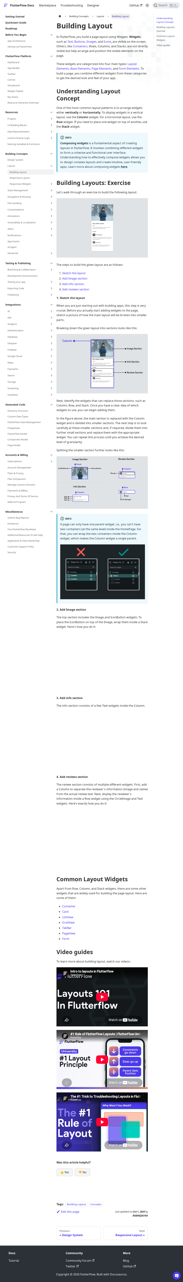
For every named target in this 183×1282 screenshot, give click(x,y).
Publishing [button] (13, 294)
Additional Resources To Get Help (25, 535)
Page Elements (102, 69)
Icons (107, 42)
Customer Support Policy (21, 546)
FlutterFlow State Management (24, 422)
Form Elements (129, 69)
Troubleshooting (71, 5)
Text (70, 42)
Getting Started (14, 16)
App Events (13, 241)
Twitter (70, 1266)
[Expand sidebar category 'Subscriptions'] (51, 461)
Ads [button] (9, 317)
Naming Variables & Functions (24, 144)
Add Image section (74, 278)
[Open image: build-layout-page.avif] (102, 228)
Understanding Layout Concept (165, 20)
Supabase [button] (13, 394)
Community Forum (78, 1261)
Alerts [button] (11, 228)
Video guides (163, 45)
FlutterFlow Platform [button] (18, 56)
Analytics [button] (12, 324)
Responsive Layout (20, 177)
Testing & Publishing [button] (18, 263)
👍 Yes (64, 1172)
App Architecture (16, 40)
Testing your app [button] (16, 281)
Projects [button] (12, 118)
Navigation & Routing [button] (19, 196)
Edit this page (70, 1212)
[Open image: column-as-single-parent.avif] (102, 571)
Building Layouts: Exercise (166, 29)
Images (91, 42)
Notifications (14, 235)
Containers (80, 46)
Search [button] (11, 375)
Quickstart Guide (15, 22)
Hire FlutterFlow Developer (22, 529)
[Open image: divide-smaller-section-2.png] (102, 482)
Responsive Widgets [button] (20, 183)
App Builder (14, 68)
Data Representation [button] (18, 131)
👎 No (82, 1172)
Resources (11, 112)
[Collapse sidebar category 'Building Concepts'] (51, 154)
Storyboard (14, 85)
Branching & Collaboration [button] (22, 269)
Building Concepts (16, 153)
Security (12, 552)
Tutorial (14, 1261)
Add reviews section (75, 289)
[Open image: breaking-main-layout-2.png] (102, 363)
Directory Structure (18, 410)
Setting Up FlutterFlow (20, 46)
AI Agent (12, 247)
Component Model (18, 439)
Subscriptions (15, 461)
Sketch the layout (74, 273)
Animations (14, 216)
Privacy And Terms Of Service (23, 496)
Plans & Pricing (15, 473)
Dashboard (13, 62)
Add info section (73, 284)
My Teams (13, 97)
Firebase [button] (12, 349)
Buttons (79, 42)
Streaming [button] (13, 388)
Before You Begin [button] (15, 34)
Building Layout (18, 172)
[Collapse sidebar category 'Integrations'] (51, 305)
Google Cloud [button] (15, 356)
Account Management (19, 467)
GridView (68, 922)
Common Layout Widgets (166, 37)
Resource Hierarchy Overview (23, 102)
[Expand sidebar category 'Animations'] (51, 216)
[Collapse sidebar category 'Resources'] (51, 112)
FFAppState (14, 428)
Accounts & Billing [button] (16, 455)
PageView (68, 933)
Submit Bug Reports (18, 517)
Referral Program (17, 502)
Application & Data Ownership (23, 540)
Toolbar (12, 74)
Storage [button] (12, 381)
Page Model (14, 445)
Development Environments (23, 275)
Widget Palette (15, 91)
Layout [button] (11, 165)
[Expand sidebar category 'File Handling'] (51, 203)
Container (69, 906)
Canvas (11, 79)
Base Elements (80, 69)
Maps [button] (10, 362)
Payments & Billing (18, 490)
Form (65, 939)
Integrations (13, 304)
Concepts (96, 1204)
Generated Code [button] (15, 404)
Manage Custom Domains (21, 484)
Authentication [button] (15, 330)
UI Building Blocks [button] (17, 125)
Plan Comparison (17, 479)
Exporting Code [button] (16, 288)
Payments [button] (13, 369)
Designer (93, 5)
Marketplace (47, 5)
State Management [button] (18, 190)
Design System (15, 159)
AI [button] (9, 311)
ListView (67, 917)
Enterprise (13, 523)
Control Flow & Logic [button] (19, 138)
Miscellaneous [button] (14, 511)
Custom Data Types (18, 416)
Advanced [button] (13, 253)
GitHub (134, 5)
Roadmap (11, 28)
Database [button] (13, 336)
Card (65, 912)
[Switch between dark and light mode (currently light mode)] (147, 5)
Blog (126, 1261)
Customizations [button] (16, 209)
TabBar (67, 928)
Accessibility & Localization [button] (22, 222)
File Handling (14, 203)
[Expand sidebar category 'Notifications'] (51, 235)
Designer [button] (12, 343)
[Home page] (59, 16)
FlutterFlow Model (17, 433)
